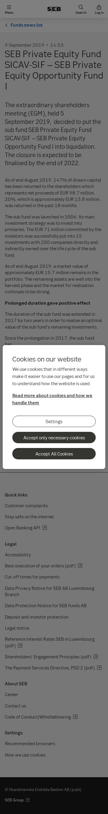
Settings (54, 421)
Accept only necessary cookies (54, 438)
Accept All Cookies (54, 454)
